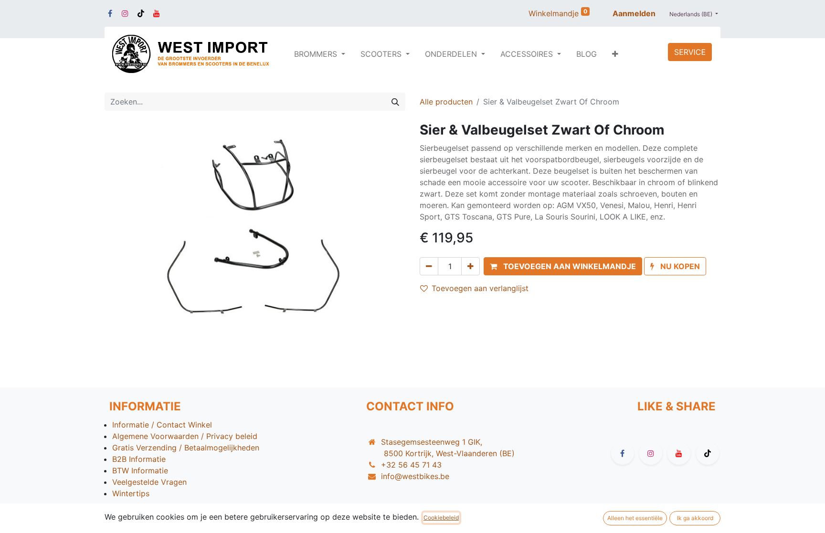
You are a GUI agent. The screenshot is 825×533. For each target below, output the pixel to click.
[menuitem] (586, 54)
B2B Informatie (139, 459)
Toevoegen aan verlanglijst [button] (480, 288)
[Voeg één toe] (470, 266)
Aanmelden (634, 13)
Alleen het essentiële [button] (635, 518)
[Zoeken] (395, 102)
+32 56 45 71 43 (411, 465)
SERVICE (690, 52)
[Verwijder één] (429, 266)
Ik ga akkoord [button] (695, 518)
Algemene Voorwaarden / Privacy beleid (184, 436)
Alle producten (446, 101)
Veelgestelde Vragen (149, 482)
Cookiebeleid (441, 517)
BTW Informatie (140, 470)
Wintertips (130, 493)
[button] (615, 54)
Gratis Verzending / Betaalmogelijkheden (185, 447)
